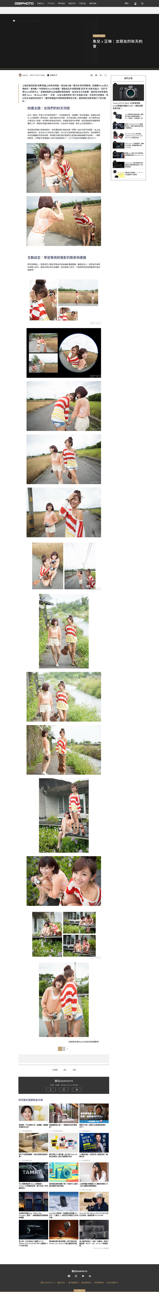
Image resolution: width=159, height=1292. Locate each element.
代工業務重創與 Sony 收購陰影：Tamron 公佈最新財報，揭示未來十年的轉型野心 (33, 1186)
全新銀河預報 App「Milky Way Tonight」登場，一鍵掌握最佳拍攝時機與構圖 (33, 1215)
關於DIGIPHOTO (47, 1283)
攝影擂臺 (92, 3)
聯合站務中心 (112, 1283)
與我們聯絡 (99, 1283)
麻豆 (65, 1070)
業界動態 (61, 3)
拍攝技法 (40, 3)
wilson (25, 75)
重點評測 (71, 3)
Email (105, 75)
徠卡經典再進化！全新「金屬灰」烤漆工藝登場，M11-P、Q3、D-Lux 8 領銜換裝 (94, 1243)
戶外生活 (50, 3)
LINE (96, 75)
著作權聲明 (73, 1283)
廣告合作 (61, 1283)
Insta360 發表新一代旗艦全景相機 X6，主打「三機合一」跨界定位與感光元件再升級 (63, 1215)
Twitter (101, 75)
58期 (74, 1070)
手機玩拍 (82, 3)
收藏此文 (53, 75)
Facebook (91, 75)
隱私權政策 (86, 1283)
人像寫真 (55, 1070)
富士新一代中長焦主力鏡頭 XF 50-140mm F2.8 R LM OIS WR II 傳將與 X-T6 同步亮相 (33, 1243)
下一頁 (67, 1049)
